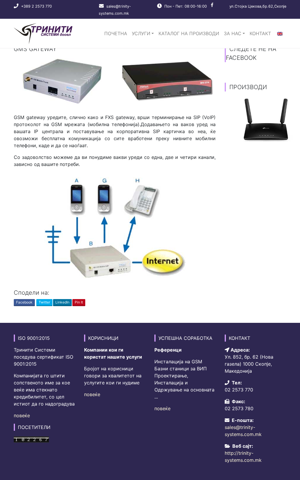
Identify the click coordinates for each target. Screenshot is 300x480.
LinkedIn (62, 302)
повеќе (22, 415)
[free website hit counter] (31, 439)
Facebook (24, 302)
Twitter (44, 302)
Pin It (79, 302)
